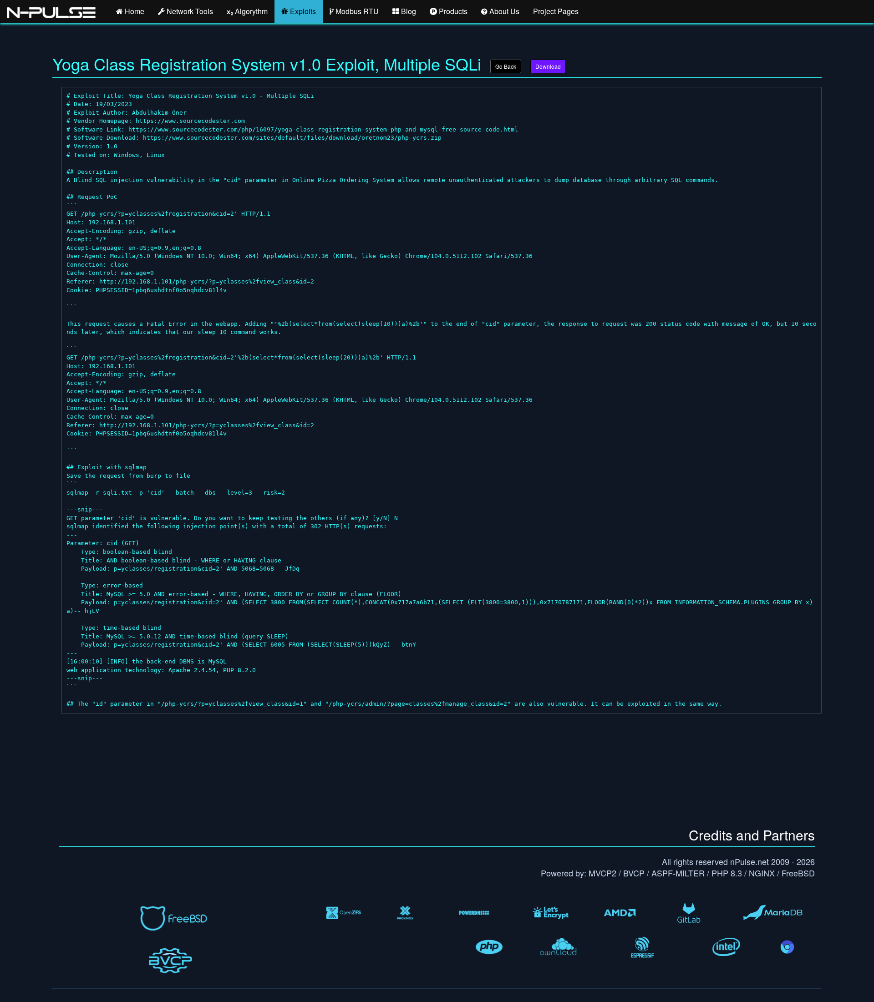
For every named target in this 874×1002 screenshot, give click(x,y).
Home (133, 11)
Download (548, 66)
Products (452, 11)
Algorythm (250, 11)
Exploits (302, 11)
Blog (407, 11)
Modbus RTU (356, 11)
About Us (503, 11)
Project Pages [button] (556, 11)
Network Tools (189, 11)
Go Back (505, 66)
